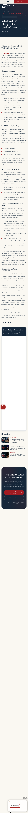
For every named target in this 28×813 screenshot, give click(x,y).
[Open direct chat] (24, 798)
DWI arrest (6, 53)
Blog (8, 11)
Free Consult (21, 1)
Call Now (8, 1)
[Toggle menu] (25, 6)
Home (3, 11)
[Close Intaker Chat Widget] (26, 798)
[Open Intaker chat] (10, 812)
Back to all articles (8, 322)
